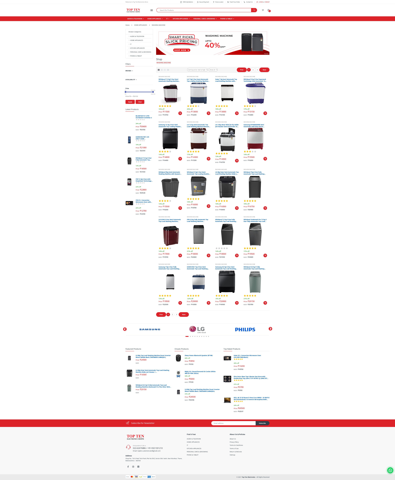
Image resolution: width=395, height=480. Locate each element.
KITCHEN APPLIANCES (180, 19)
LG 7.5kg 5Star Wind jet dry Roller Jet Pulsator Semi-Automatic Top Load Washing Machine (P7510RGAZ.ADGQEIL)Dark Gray (227, 126)
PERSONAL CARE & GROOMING (204, 19)
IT (167, 19)
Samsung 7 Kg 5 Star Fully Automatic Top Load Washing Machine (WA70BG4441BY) (169, 268)
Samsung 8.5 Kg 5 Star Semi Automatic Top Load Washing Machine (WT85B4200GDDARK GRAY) (225, 268)
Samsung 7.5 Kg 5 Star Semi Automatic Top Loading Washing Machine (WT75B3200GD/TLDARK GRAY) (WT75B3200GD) (170, 126)
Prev (241, 70)
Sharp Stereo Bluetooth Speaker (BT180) (199, 355)
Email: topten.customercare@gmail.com (147, 451)
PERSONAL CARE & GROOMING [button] (140, 52)
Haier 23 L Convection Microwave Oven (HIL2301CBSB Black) (247, 356)
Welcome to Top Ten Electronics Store (136, 2)
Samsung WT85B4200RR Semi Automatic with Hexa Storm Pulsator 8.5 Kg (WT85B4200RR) (254, 126)
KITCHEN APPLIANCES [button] (137, 48)
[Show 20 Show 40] (213, 69)
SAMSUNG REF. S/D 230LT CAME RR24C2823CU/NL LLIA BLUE (143, 138)
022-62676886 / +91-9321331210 (148, 448)
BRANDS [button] (128, 71)
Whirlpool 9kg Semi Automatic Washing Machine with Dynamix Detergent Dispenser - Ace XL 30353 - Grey (170, 173)
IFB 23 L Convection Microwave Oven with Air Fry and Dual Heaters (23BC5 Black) (144, 201)
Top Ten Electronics (248, 477)
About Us (233, 439)
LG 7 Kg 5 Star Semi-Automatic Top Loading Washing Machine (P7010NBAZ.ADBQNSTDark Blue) (198, 80)
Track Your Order (235, 2)
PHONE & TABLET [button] (136, 56)
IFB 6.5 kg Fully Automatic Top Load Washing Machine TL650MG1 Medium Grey (197, 220)
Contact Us (249, 2)
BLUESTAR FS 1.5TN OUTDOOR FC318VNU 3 (144, 117)
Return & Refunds (236, 452)
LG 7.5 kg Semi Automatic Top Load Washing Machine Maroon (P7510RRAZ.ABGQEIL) (198, 126)
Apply (130, 102)
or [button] (266, 2)
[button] (259, 2)
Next (264, 70)
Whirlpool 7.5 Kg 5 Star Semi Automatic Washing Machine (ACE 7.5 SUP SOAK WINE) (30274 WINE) (170, 80)
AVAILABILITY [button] (130, 80)
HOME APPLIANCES (154, 19)
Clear (140, 102)
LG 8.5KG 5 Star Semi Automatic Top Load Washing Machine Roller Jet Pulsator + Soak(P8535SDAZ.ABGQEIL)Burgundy (170, 220)
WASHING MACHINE (164, 76)
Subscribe (262, 423)
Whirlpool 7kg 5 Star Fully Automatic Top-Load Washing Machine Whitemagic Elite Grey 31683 (254, 173)
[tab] (159, 70)
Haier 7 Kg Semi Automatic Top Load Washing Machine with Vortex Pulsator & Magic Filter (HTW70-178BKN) (226, 80)
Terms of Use (234, 448)
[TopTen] (133, 10)
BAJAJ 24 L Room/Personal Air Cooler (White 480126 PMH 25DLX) (200, 372)
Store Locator (219, 2)
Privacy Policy (234, 442)
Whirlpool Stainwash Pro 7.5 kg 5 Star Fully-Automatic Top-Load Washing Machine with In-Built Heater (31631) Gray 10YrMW (255, 220)
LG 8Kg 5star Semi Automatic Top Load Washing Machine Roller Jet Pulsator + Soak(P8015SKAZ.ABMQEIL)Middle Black (227, 173)
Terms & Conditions (236, 445)
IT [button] (130, 44)
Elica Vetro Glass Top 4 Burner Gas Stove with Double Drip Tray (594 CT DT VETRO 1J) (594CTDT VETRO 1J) (250, 377)
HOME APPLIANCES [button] (136, 40)
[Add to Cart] (180, 113)
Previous (124, 332)
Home (127, 25)
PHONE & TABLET (226, 19)
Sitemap (232, 455)
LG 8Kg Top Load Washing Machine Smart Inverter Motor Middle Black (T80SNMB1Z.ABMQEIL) (153, 356)
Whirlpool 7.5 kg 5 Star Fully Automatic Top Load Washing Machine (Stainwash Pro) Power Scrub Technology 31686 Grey (144, 159)
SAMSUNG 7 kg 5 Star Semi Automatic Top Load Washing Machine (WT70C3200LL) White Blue (198, 268)
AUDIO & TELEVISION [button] (137, 36)
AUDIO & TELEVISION (134, 19)
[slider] (125, 92)
